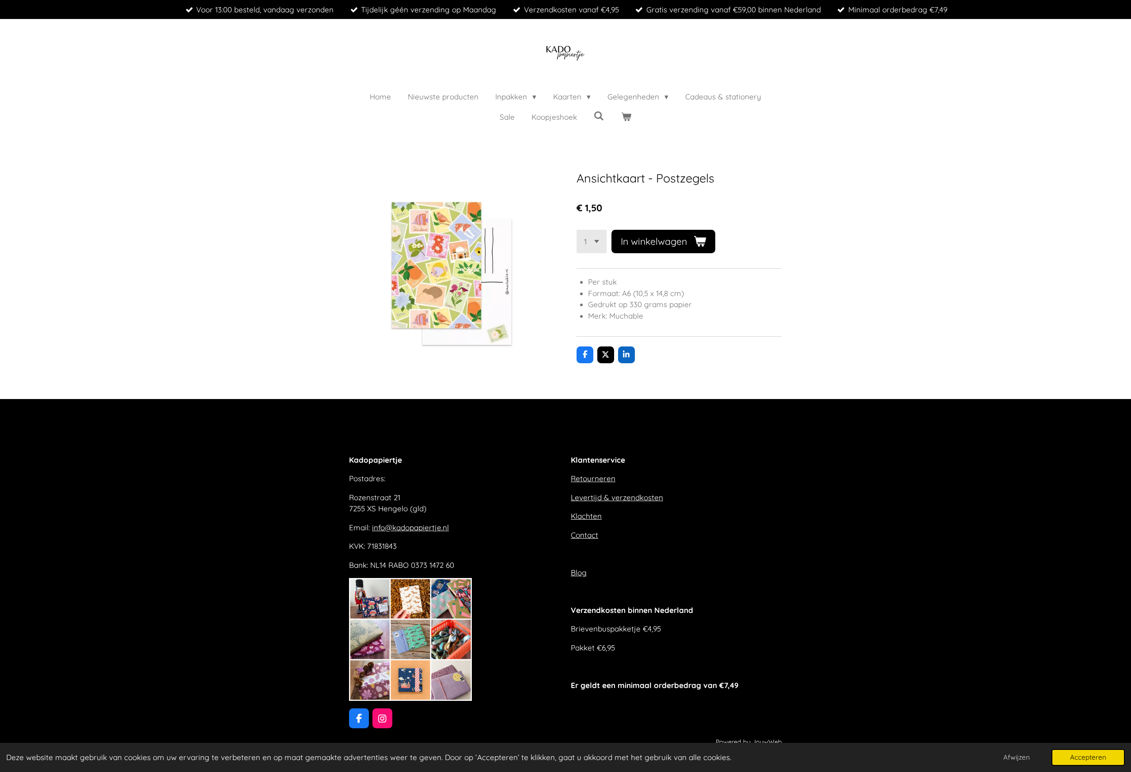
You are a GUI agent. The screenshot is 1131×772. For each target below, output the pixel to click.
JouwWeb (767, 742)
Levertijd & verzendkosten (617, 497)
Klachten (586, 516)
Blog (579, 572)
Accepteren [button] (1088, 757)
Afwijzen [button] (1016, 757)
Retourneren (593, 478)
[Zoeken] (599, 116)
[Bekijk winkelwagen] (626, 117)
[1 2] (592, 241)
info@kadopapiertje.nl (410, 527)
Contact (584, 535)
